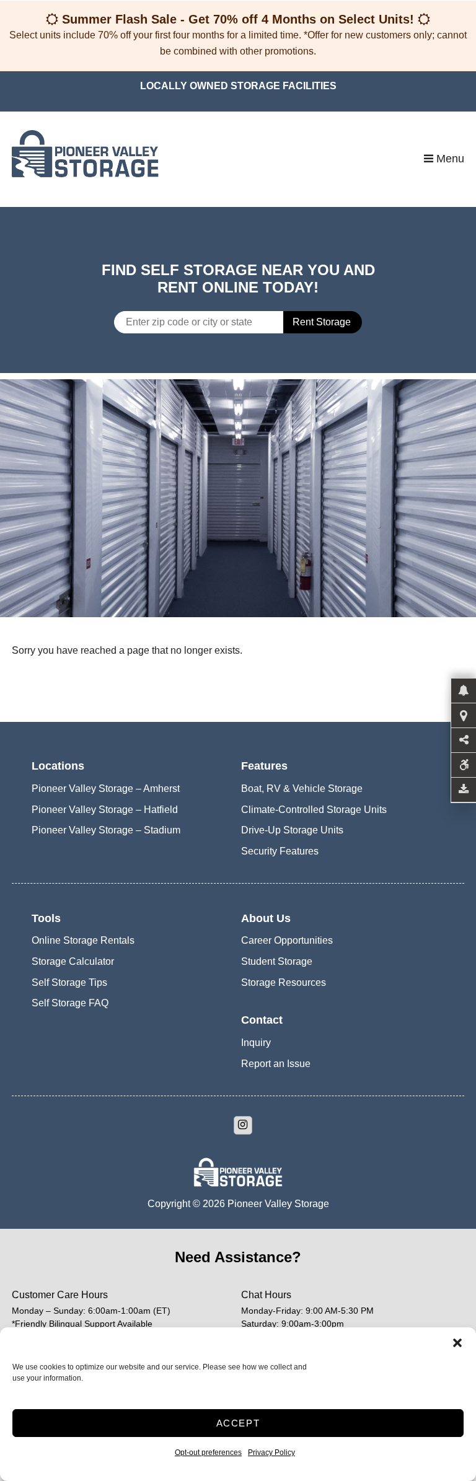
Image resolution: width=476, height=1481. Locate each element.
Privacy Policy (271, 1452)
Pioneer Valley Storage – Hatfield (105, 809)
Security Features (280, 851)
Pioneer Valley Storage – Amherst (106, 788)
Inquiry (256, 1042)
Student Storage (276, 961)
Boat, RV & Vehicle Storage (302, 788)
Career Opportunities (287, 940)
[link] (238, 498)
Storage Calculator (73, 961)
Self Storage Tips (69, 982)
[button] (457, 1343)
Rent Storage (322, 322)
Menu (448, 158)
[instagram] (243, 1125)
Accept (238, 1423)
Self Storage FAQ (70, 1003)
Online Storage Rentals (83, 940)
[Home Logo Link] (218, 159)
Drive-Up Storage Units (292, 830)
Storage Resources (283, 982)
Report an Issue (276, 1063)
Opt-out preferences (208, 1452)
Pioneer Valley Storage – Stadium (106, 830)
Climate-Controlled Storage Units (314, 809)
